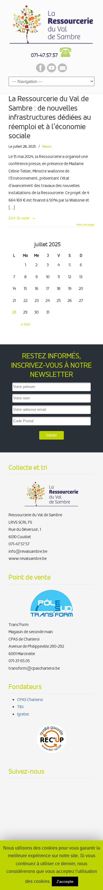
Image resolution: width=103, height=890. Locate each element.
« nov (25, 324)
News (47, 146)
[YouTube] (51, 71)
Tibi (20, 706)
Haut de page (85, 224)
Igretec (23, 714)
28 (14, 312)
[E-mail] (62, 71)
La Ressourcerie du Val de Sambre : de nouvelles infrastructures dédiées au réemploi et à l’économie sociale (50, 117)
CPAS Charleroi (30, 699)
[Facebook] (40, 71)
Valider (51, 435)
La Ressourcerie (51, 23)
